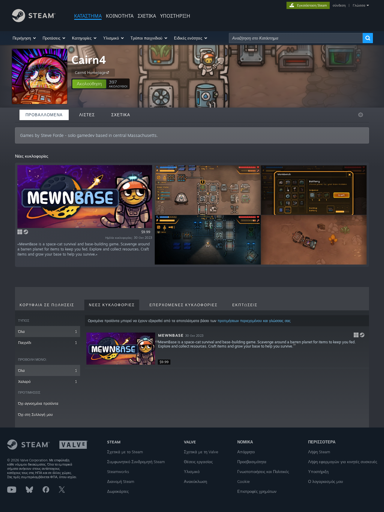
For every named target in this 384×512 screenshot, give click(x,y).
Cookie (243, 481)
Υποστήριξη (318, 471)
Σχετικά (147, 16)
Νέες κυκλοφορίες (112, 305)
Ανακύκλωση (195, 481)
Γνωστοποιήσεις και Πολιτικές (263, 471)
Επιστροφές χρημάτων (257, 491)
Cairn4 (88, 60)
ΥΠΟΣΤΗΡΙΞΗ (175, 16)
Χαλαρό (47, 381)
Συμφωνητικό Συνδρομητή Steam (136, 461)
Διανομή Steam (120, 481)
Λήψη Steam (319, 451)
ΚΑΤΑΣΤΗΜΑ (88, 16)
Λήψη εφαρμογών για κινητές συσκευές (342, 461)
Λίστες (87, 114)
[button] (25, 38)
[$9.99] (120, 349)
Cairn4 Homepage (90, 72)
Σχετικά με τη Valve (201, 451)
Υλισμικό (192, 471)
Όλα (47, 331)
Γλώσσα (359, 5)
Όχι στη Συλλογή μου (35, 414)
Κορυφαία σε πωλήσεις (47, 305)
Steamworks (118, 471)
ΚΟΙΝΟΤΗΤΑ (120, 16)
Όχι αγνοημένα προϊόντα (38, 403)
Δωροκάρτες (118, 491)
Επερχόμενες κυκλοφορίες (183, 305)
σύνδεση (339, 5)
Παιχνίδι (47, 342)
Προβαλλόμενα (44, 114)
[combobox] (296, 38)
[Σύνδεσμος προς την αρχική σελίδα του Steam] (34, 20)
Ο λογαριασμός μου (325, 481)
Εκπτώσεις (244, 305)
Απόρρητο (246, 451)
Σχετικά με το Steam (125, 451)
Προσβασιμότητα (251, 461)
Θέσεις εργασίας (198, 461)
